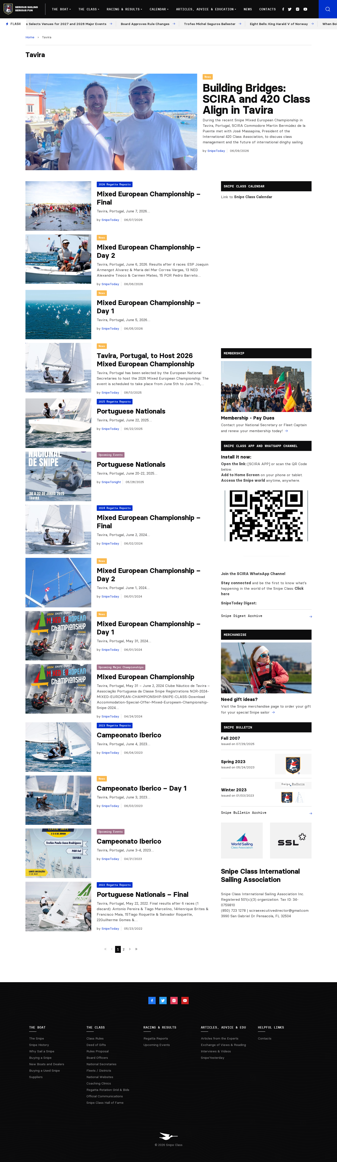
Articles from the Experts (219, 1038)
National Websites (99, 1077)
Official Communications (104, 1096)
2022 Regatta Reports (115, 885)
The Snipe (36, 1038)
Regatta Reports (156, 1038)
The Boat (60, 9)
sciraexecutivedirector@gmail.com (279, 910)
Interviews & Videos (216, 1051)
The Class (87, 9)
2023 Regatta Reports (115, 725)
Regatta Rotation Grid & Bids (107, 1090)
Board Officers (97, 1058)
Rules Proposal (97, 1051)
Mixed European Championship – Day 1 (149, 306)
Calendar (158, 9)
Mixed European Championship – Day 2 (149, 251)
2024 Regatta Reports (115, 508)
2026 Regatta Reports (115, 184)
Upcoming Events (111, 454)
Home (29, 37)
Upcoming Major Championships (121, 667)
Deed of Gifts (96, 1045)
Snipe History (39, 1045)
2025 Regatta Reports (115, 401)
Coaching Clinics (98, 1083)
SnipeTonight (111, 482)
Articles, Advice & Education (205, 9)
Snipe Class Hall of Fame (105, 1103)
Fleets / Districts (98, 1070)
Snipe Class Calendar (253, 197)
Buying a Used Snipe (44, 1070)
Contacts (267, 9)
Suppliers (36, 1077)
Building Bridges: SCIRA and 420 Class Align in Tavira (256, 99)
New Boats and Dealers (46, 1064)
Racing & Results (123, 9)
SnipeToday (216, 151)
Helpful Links (271, 1027)
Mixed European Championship (145, 677)
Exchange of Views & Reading (223, 1045)
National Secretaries (101, 1064)
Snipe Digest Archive (241, 616)
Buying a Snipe (40, 1058)
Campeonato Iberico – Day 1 (142, 788)
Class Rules (95, 1038)
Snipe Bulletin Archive (243, 812)
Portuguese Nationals (131, 411)
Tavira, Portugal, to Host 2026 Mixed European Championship (145, 359)
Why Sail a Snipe (41, 1051)
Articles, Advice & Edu (223, 1027)
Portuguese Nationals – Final (142, 894)
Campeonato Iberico (129, 735)
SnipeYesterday (212, 1058)
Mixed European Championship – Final (149, 198)
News (248, 9)
